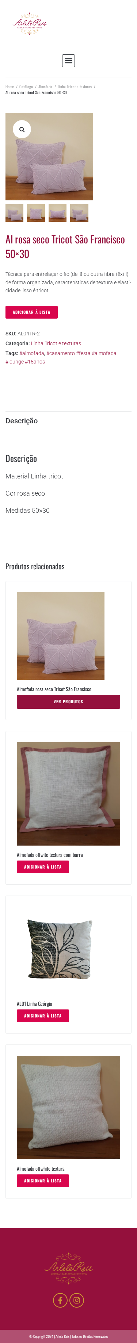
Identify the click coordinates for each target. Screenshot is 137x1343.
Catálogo (26, 86)
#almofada (31, 353)
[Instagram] (76, 1300)
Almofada (45, 86)
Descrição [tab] (21, 420)
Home (9, 86)
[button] (68, 60)
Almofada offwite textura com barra (50, 854)
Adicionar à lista (31, 312)
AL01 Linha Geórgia (34, 1003)
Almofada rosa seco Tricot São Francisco (54, 689)
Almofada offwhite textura (41, 1168)
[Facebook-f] (60, 1300)
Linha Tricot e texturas (75, 86)
